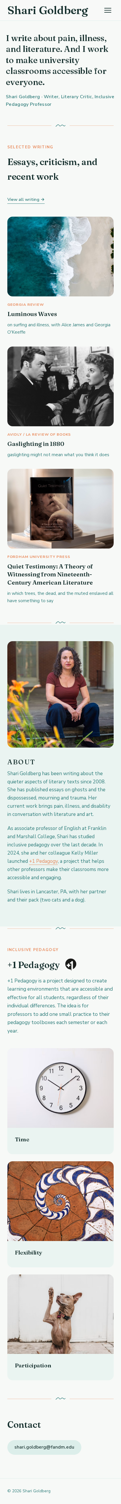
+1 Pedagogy (43, 861)
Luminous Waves (32, 314)
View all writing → (26, 199)
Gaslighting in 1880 (35, 443)
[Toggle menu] (108, 10)
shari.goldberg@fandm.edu (44, 1447)
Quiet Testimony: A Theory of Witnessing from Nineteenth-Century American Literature (50, 574)
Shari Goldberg (47, 10)
